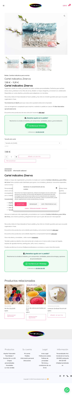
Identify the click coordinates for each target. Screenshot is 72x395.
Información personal (27, 358)
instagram (35, 237)
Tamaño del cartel (10, 139)
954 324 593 (62, 360)
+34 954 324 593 (40, 132)
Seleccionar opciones (11, 315)
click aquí (55, 230)
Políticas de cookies (45, 356)
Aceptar (20, 204)
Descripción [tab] (8, 170)
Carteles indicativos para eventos (19, 75)
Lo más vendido (9, 368)
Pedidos (27, 356)
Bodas (6, 75)
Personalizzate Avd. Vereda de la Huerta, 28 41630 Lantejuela (62, 356)
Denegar (33, 204)
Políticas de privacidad (35, 208)
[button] (56, 188)
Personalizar (11, 161)
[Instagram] (60, 376)
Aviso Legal (44, 208)
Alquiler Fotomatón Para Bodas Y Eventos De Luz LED (9, 356)
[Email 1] (71, 376)
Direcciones (27, 360)
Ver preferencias (48, 204)
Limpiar (6, 146)
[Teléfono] (67, 376)
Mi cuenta (27, 353)
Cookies (27, 208)
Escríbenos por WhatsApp (37, 126)
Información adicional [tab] (19, 170)
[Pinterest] (64, 376)
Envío (45, 368)
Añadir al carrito (34, 156)
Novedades (9, 365)
